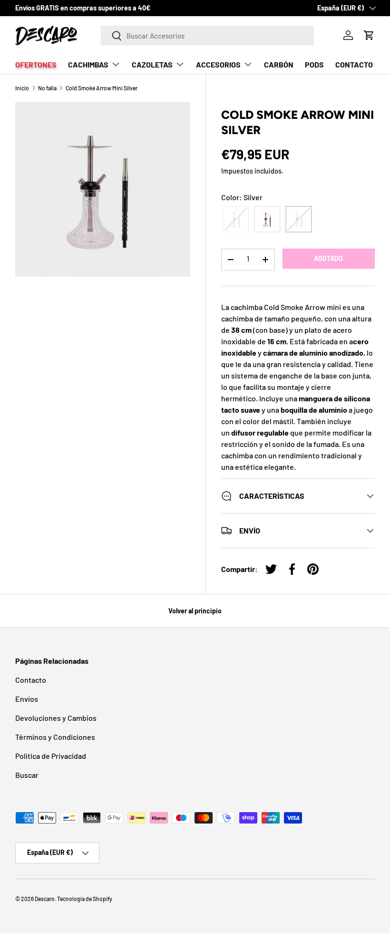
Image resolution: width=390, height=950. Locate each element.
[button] (369, 35)
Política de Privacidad (50, 755)
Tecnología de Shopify (84, 898)
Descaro (45, 898)
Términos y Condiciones (55, 736)
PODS (314, 64)
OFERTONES (36, 64)
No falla (47, 88)
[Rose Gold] (267, 219)
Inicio (22, 88)
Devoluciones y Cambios (56, 717)
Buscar (27, 774)
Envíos (26, 698)
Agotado (328, 258)
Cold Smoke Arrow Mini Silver (101, 88)
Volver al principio (195, 611)
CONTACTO (354, 64)
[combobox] (207, 35)
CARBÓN (278, 64)
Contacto (30, 679)
